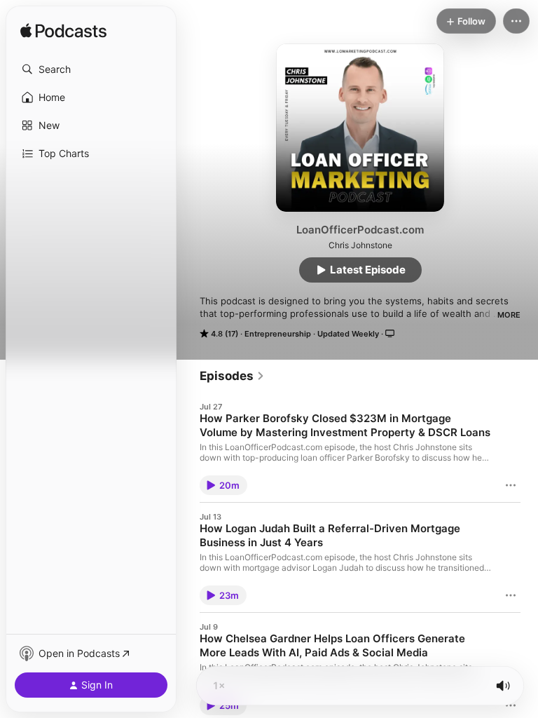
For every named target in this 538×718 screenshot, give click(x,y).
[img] (63, 32)
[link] (232, 376)
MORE (508, 315)
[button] (91, 69)
